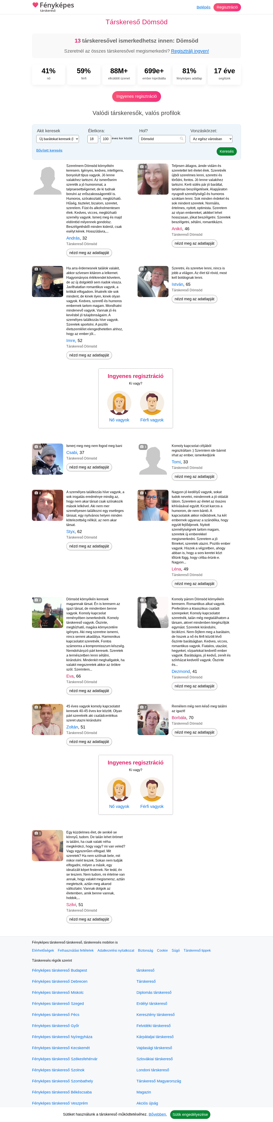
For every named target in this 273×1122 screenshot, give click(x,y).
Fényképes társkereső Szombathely (62, 1081)
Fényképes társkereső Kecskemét (61, 1048)
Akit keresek (48, 131)
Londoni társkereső (152, 1070)
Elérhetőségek (43, 950)
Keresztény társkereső (155, 1015)
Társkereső (146, 981)
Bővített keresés (49, 150)
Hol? (143, 131)
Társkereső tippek (197, 950)
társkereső (145, 970)
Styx (70, 531)
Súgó (176, 950)
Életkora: (96, 131)
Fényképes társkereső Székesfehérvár (64, 1059)
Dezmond (181, 671)
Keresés (227, 151)
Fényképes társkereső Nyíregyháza (62, 1037)
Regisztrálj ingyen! (190, 51)
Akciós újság (147, 1103)
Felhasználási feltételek (76, 950)
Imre (70, 340)
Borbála (179, 717)
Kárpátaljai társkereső (155, 1037)
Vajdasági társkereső (154, 1048)
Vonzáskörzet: (203, 131)
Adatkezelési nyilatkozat (115, 950)
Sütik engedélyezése (190, 1114)
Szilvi (71, 904)
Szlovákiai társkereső (154, 1059)
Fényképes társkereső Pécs (55, 1015)
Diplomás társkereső (153, 992)
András (73, 238)
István (177, 284)
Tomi (176, 462)
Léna (176, 569)
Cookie (162, 950)
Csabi (71, 452)
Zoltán (72, 727)
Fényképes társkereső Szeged (58, 1003)
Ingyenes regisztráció (136, 96)
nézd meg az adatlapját (89, 253)
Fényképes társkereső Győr (55, 1026)
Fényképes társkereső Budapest (59, 970)
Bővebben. (158, 1114)
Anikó (177, 228)
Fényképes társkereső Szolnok (58, 1070)
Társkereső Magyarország (158, 1081)
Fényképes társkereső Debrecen (59, 981)
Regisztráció (227, 7)
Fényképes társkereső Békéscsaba (62, 1092)
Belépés (204, 7)
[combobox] (162, 139)
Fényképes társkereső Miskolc (58, 992)
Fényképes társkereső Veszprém (60, 1103)
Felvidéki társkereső (153, 1026)
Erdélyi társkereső (151, 1003)
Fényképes (57, 7)
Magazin (143, 1092)
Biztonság (145, 950)
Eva (70, 676)
